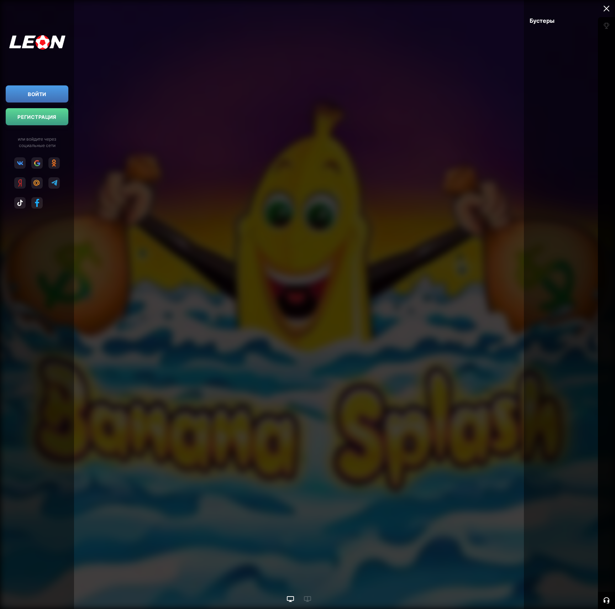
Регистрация (37, 117)
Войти (37, 94)
